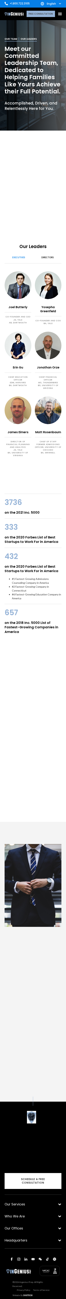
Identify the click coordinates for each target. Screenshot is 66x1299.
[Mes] (40, 1259)
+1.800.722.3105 (20, 3)
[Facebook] (11, 1259)
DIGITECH (27, 1295)
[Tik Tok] (47, 1259)
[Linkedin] (26, 1259)
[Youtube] (33, 1259)
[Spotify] (54, 1259)
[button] (60, 14)
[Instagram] (19, 1259)
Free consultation (41, 13)
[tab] (19, 257)
